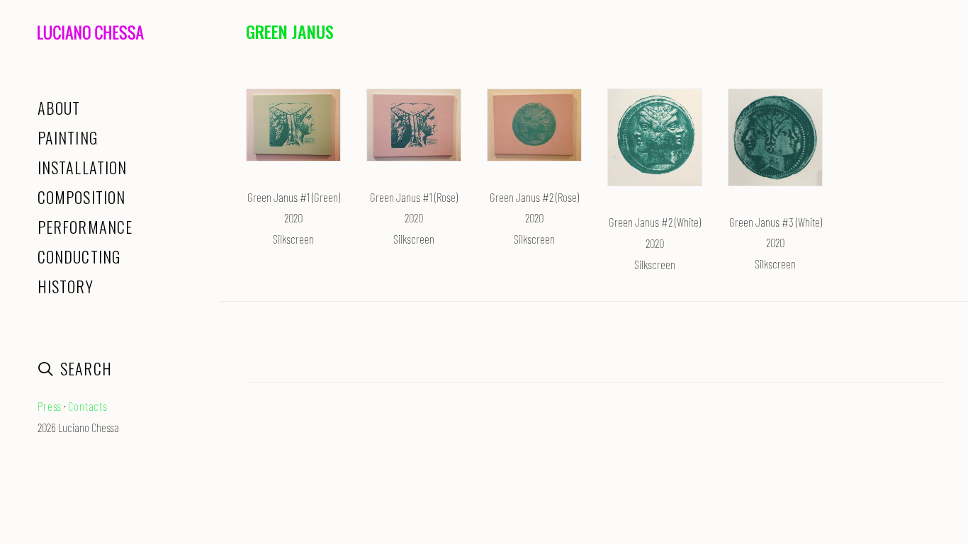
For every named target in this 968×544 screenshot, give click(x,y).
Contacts (88, 406)
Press (50, 406)
